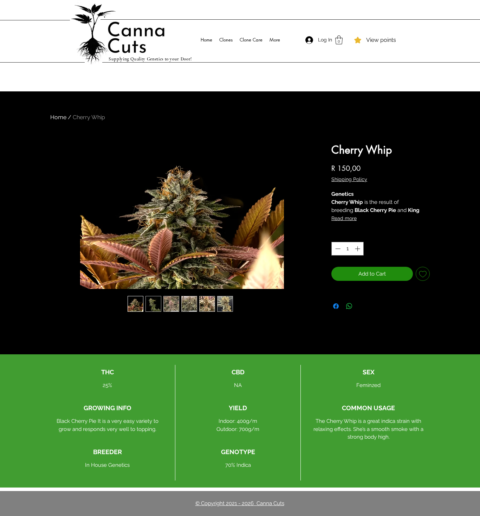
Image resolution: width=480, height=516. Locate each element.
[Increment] (358, 248)
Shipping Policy (349, 179)
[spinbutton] (347, 248)
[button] (339, 40)
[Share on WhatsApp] (349, 306)
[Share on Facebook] (336, 306)
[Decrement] (337, 248)
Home (58, 117)
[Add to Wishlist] (423, 274)
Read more (344, 218)
